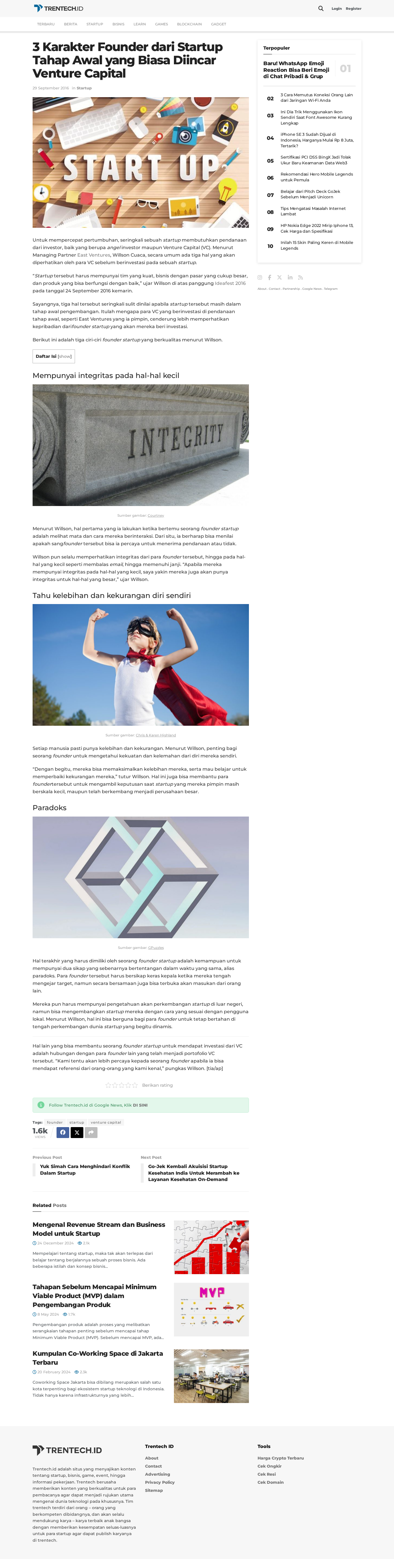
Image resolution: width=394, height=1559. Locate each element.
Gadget (218, 24)
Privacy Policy (160, 1482)
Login (337, 8)
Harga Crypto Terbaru (281, 1458)
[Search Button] (321, 8)
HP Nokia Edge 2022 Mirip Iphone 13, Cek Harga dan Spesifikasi (317, 228)
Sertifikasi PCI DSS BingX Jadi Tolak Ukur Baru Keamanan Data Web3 (316, 160)
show (64, 356)
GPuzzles (156, 947)
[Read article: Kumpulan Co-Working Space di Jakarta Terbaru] (211, 1376)
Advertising (157, 1474)
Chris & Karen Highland (156, 735)
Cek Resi (267, 1474)
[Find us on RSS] (300, 277)
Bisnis (118, 24)
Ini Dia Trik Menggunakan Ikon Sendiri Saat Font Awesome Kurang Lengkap (316, 117)
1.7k (71, 1314)
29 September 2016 (51, 88)
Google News (312, 289)
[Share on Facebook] (63, 1132)
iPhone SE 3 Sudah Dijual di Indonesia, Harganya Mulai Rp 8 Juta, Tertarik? (317, 140)
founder (55, 1122)
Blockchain (189, 24)
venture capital (106, 1122)
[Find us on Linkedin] (290, 277)
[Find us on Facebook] (269, 277)
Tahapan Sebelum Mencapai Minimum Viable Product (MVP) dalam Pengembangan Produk (95, 1296)
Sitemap (154, 1490)
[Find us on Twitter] (279, 277)
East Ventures (93, 255)
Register (353, 8)
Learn (140, 24)
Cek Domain (271, 1482)
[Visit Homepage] (59, 8)
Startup (95, 24)
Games (161, 24)
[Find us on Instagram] (260, 277)
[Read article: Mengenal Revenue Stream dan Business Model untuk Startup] (211, 1247)
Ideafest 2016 (230, 283)
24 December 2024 (55, 1243)
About (262, 289)
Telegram (331, 289)
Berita (70, 24)
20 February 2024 (53, 1372)
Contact (274, 289)
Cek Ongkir (270, 1466)
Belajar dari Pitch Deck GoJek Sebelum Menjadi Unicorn (310, 194)
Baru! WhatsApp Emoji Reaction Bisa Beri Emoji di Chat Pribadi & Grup (296, 70)
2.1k (86, 1243)
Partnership (291, 289)
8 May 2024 (47, 1314)
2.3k (83, 1372)
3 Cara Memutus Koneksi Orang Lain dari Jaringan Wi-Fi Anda (317, 97)
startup (77, 1122)
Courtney (156, 515)
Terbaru (46, 24)
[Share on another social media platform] (91, 1132)
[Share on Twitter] (77, 1132)
